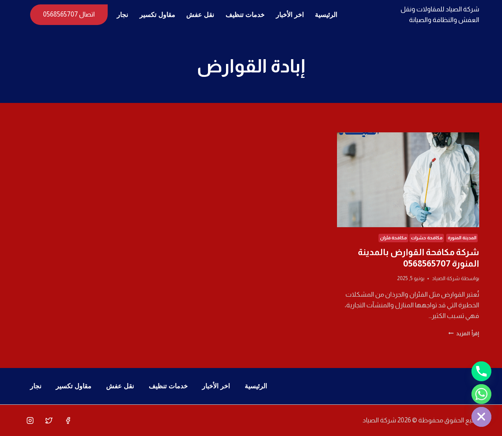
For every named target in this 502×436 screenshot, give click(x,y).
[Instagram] (30, 420)
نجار (122, 15)
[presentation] (408, 179)
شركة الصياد (446, 278)
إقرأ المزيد (463, 333)
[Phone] (481, 371)
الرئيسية (326, 15)
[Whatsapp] (481, 394)
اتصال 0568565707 (69, 14)
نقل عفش (200, 15)
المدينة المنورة (462, 237)
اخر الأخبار (290, 15)
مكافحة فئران (393, 237)
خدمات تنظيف (245, 15)
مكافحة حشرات (426, 237)
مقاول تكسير (157, 15)
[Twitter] (49, 420)
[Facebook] (68, 420)
